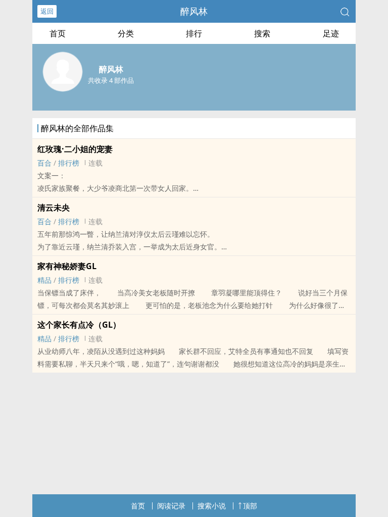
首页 (58, 33)
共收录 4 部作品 (111, 80)
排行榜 (68, 163)
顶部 (250, 505)
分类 (126, 33)
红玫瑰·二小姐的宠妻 (75, 148)
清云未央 (53, 207)
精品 (44, 280)
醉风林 (194, 11)
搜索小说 (212, 505)
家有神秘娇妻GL (66, 266)
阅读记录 (171, 505)
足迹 (331, 33)
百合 (44, 163)
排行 (194, 33)
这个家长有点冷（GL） (79, 324)
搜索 (262, 33)
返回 (47, 11)
